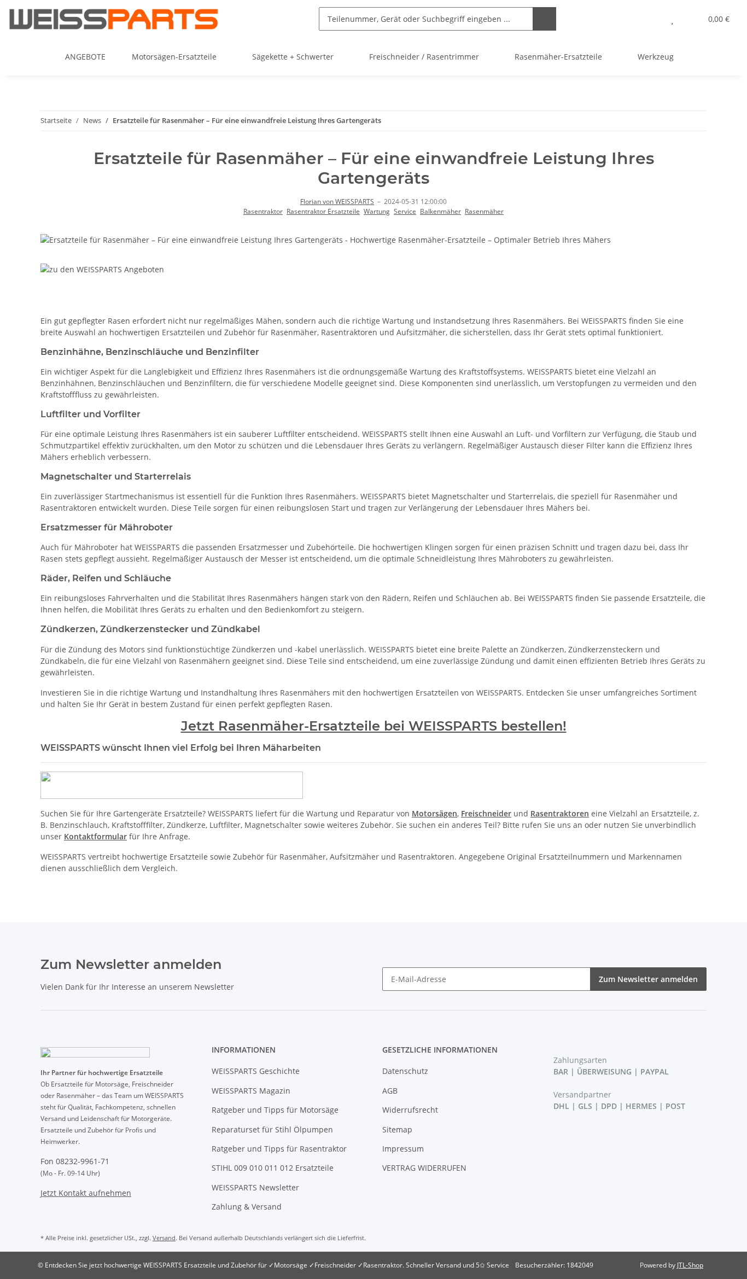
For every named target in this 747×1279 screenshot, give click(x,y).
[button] (650, 19)
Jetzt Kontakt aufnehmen (85, 1193)
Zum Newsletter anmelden (648, 979)
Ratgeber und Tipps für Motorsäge (275, 1110)
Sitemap (397, 1129)
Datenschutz (405, 1071)
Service (405, 211)
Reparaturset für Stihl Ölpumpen (272, 1129)
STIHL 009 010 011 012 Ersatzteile (273, 1168)
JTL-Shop (690, 1265)
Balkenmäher (440, 211)
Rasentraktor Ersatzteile (323, 211)
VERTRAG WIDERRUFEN (424, 1168)
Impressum (403, 1148)
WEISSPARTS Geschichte (256, 1071)
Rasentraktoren (559, 813)
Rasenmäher (484, 211)
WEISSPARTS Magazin (251, 1090)
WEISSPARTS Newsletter (255, 1187)
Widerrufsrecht (410, 1110)
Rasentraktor (263, 211)
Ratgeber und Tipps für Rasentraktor (279, 1148)
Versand (164, 1238)
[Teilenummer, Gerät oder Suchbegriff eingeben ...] (544, 19)
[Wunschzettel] (672, 19)
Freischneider (486, 813)
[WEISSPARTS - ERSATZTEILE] (114, 19)
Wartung (377, 211)
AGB (390, 1090)
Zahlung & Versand (247, 1206)
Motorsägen (434, 813)
